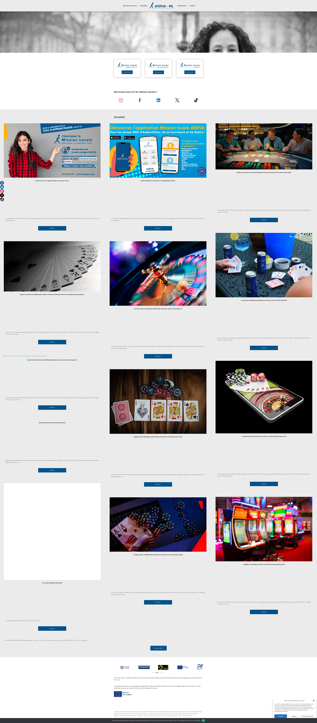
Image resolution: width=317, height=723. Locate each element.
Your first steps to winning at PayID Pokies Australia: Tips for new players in (158, 309)
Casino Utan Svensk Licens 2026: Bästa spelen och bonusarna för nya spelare (52, 360)
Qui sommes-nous (130, 6)
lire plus (52, 228)
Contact (192, 6)
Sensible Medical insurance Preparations (52, 423)
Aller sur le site (127, 72)
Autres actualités (158, 648)
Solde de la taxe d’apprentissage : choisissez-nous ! (52, 181)
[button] (314, 701)
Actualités (143, 6)
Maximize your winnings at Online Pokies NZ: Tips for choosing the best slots (158, 437)
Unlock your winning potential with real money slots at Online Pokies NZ (264, 300)
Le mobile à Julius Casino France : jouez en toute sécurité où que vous (264, 436)
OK (203, 720)
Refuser (294, 716)
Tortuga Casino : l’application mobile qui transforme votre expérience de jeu (158, 555)
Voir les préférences (308, 716)
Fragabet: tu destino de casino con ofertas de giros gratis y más (264, 564)
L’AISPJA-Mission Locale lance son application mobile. (158, 181)
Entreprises (181, 6)
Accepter (280, 716)
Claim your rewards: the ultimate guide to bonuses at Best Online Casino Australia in (264, 172)
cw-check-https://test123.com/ (52, 583)
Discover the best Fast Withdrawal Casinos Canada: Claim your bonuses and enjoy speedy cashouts (52, 294)
